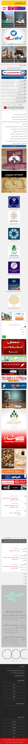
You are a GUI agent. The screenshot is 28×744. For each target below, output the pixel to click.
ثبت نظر (4, 336)
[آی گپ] (10, 712)
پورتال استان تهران (20, 94)
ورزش (14, 691)
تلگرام (23, 332)
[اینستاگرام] (22, 708)
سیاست (14, 688)
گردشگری (14, 730)
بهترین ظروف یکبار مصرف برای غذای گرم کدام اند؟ (15, 141)
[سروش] (18, 712)
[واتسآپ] (18, 708)
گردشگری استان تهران (20, 98)
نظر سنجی (14, 322)
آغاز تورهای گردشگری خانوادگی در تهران (18, 139)
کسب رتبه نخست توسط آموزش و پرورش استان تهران (15, 126)
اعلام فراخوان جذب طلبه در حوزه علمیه (18, 136)
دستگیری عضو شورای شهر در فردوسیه (18, 117)
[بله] (5, 712)
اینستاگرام (22, 329)
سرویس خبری (21, 87)
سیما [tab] (5, 518)
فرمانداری (14, 724)
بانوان (14, 736)
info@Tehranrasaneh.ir (19, 676)
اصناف (14, 733)
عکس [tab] (22, 518)
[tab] (14, 81)
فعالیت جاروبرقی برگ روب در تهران (18, 119)
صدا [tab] (14, 518)
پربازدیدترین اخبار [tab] (7, 112)
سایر (23, 334)
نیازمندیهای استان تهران (20, 101)
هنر (14, 700)
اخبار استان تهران (21, 91)
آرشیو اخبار (14, 146)
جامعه (14, 694)
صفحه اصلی (22, 77)
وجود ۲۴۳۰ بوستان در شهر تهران (19, 131)
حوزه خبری (22, 84)
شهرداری (14, 727)
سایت (23, 327)
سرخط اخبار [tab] (20, 112)
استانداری (14, 721)
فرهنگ (14, 697)
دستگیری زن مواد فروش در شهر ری (18, 143)
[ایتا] (22, 712)
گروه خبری (22, 81)
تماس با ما (8, 104)
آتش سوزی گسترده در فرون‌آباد (19, 114)
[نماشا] (14, 708)
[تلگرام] (10, 708)
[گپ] (14, 712)
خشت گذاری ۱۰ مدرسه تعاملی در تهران (18, 129)
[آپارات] (5, 708)
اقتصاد (14, 685)
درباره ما (20, 104)
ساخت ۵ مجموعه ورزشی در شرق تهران (18, 134)
